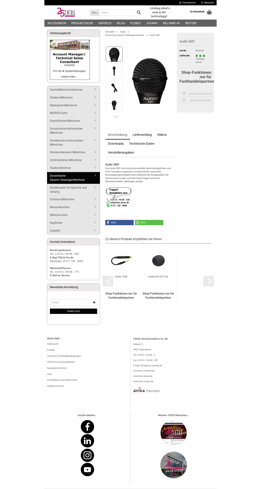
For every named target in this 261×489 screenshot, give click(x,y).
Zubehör (55, 230)
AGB (49, 374)
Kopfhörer (56, 223)
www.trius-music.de (143, 381)
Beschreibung (117, 135)
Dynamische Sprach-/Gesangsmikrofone (67, 177)
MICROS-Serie (58, 113)
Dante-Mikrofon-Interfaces (66, 89)
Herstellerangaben (121, 152)
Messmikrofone (59, 207)
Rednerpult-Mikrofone (63, 105)
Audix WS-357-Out (158, 276)
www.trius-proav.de (142, 376)
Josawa (151, 23)
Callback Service (55, 386)
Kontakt (51, 350)
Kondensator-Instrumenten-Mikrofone (67, 142)
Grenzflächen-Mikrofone (65, 120)
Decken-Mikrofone (61, 97)
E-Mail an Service (60, 275)
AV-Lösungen (57, 23)
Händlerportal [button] (188, 2)
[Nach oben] (251, 484)
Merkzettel (208, 2)
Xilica (121, 23)
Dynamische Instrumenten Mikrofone (66, 130)
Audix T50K (121, 276)
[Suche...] (138, 12)
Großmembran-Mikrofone (66, 160)
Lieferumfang (142, 135)
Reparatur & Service (57, 368)
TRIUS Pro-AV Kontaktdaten (61, 362)
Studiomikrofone (60, 168)
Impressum (53, 344)
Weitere (191, 23)
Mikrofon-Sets (58, 215)
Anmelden (73, 311)
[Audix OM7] (150, 79)
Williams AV (171, 23)
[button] (116, 116)
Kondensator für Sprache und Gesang (68, 189)
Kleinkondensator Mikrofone (67, 152)
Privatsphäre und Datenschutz (62, 380)
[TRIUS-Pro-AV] (66, 12)
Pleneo (135, 23)
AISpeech (104, 23)
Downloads (116, 143)
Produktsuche (82, 23)
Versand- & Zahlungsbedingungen (64, 356)
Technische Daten (141, 143)
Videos (162, 135)
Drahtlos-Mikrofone (62, 199)
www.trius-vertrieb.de (143, 370)
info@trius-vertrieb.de (151, 365)
